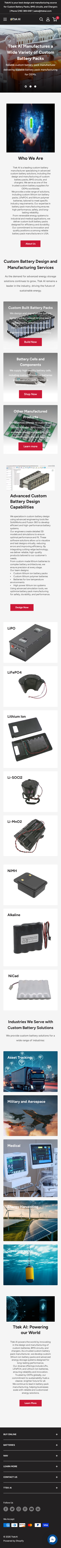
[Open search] (41, 19)
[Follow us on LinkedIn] (38, 1509)
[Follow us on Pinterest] (25, 1509)
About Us (30, 243)
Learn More (31, 1403)
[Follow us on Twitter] (12, 1509)
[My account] (48, 19)
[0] (55, 19)
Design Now (21, 607)
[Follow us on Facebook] (5, 1509)
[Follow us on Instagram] (18, 1509)
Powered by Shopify (13, 1541)
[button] (52, 1539)
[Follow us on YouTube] (31, 1509)
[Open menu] (5, 19)
